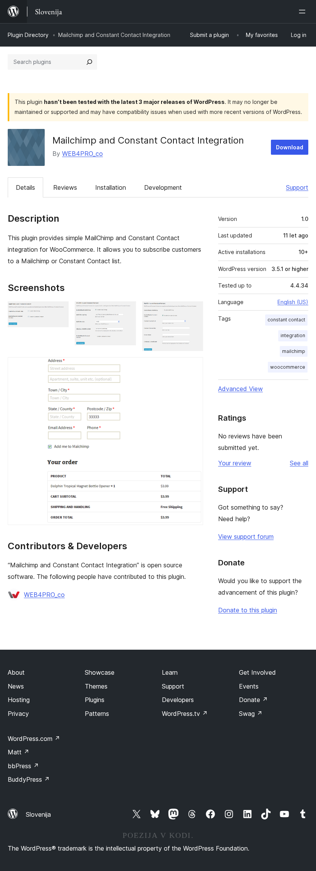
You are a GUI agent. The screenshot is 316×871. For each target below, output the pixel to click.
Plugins (94, 700)
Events (249, 686)
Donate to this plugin (247, 610)
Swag (250, 713)
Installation (110, 187)
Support (297, 187)
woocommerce (287, 367)
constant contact (286, 320)
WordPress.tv (185, 713)
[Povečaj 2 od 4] (125, 312)
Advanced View (240, 389)
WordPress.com (34, 738)
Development (163, 187)
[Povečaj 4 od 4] (193, 367)
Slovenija (38, 814)
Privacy (18, 713)
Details (25, 187)
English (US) (292, 302)
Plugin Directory (28, 35)
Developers (178, 700)
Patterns (97, 713)
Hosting (19, 700)
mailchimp (293, 351)
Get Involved (257, 672)
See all (299, 463)
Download (289, 147)
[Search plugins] (89, 62)
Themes (96, 686)
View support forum (246, 536)
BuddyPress (29, 779)
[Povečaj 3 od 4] (193, 312)
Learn (170, 672)
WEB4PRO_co (82, 153)
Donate (253, 700)
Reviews (65, 187)
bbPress (23, 766)
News (16, 686)
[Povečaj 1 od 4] (58, 312)
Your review (234, 463)
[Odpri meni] (303, 11)
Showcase (99, 672)
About (16, 672)
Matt (18, 752)
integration (293, 335)
